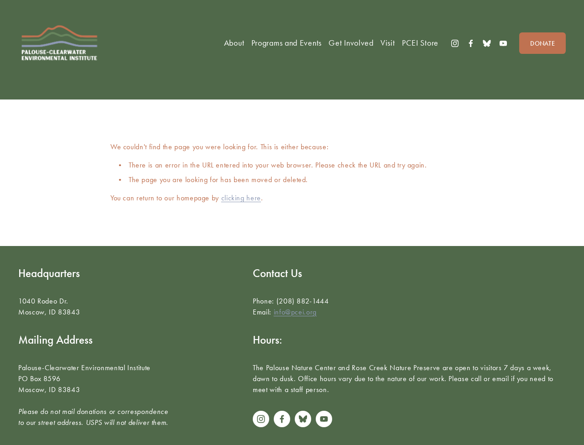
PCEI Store (420, 42)
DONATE (542, 43)
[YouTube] (503, 43)
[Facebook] (470, 43)
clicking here (241, 198)
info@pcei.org (295, 312)
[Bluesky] (486, 43)
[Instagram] (454, 43)
